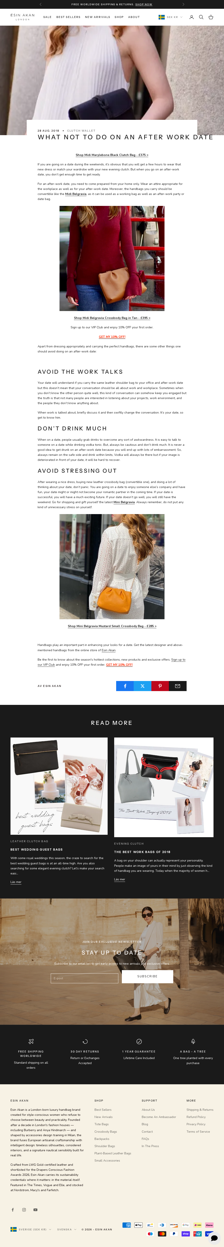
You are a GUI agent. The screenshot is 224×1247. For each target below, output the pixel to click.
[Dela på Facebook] (125, 686)
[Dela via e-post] (177, 686)
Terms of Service (198, 1132)
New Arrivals (97, 17)
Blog (145, 1124)
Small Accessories (107, 1161)
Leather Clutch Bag (29, 841)
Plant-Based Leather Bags (112, 1153)
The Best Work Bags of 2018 (142, 852)
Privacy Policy (196, 1124)
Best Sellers (68, 17)
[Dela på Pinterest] (160, 686)
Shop (119, 17)
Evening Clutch (129, 843)
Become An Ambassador (159, 1117)
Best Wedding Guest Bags (36, 849)
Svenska (64, 1229)
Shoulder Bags (104, 1146)
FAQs (145, 1139)
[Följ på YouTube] (35, 1210)
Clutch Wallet (81, 130)
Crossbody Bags (105, 1132)
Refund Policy (196, 1117)
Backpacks (101, 1139)
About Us (148, 1110)
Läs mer (15, 882)
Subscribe (147, 976)
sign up (138, 4)
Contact (147, 1132)
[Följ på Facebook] (12, 1210)
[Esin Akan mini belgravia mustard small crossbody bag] (112, 566)
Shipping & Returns (200, 1110)
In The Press (150, 1146)
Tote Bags (101, 1124)
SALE (47, 17)
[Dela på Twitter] (142, 686)
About (134, 17)
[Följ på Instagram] (24, 1210)
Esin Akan (109, 650)
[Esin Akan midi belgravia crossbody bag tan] (112, 258)
